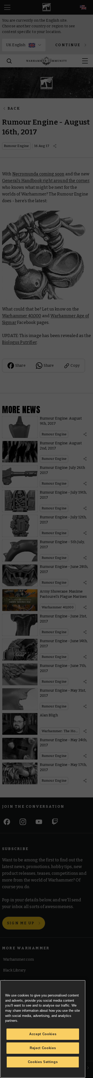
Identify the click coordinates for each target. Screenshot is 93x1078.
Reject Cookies (43, 1048)
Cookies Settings (43, 1062)
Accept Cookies (42, 1034)
